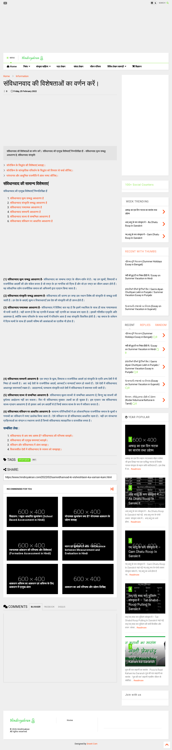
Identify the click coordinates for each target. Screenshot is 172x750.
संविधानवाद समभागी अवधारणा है (25, 211)
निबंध (25, 66)
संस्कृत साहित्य (42, 66)
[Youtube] (5, 3)
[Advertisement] (64, 29)
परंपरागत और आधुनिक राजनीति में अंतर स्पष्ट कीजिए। (32, 175)
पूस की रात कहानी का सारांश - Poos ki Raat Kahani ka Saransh (143, 657)
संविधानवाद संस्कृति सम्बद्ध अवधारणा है (28, 202)
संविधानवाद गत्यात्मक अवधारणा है (26, 207)
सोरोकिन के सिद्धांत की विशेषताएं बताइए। (26, 165)
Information (22, 76)
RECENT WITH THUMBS (141, 251)
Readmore (136, 469)
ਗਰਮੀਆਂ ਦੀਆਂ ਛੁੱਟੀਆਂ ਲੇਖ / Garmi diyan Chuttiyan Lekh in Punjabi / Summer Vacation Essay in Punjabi (144, 292)
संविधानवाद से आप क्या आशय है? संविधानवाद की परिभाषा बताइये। (41, 435)
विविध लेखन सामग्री (116, 66)
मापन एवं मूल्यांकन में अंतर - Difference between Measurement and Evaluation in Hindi (85, 550)
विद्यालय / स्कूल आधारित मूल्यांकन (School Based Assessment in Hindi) (30, 518)
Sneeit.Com (92, 744)
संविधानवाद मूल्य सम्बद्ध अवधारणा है (27, 198)
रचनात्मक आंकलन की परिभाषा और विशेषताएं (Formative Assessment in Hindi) (30, 551)
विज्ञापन (138, 66)
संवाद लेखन (78, 66)
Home (13, 66)
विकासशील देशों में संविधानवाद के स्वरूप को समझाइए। (36, 449)
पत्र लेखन (61, 66)
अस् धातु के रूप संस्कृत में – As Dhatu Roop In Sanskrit (145, 498)
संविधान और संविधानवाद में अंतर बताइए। (29, 444)
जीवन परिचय (95, 66)
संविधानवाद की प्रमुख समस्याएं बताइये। (29, 440)
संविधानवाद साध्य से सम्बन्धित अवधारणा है (30, 216)
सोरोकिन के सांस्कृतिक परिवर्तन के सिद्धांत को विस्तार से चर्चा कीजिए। (40, 170)
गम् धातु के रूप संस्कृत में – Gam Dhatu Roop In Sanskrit (144, 551)
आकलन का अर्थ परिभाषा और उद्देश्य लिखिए (85, 587)
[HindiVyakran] (32, 58)
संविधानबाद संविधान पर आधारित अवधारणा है (31, 221)
